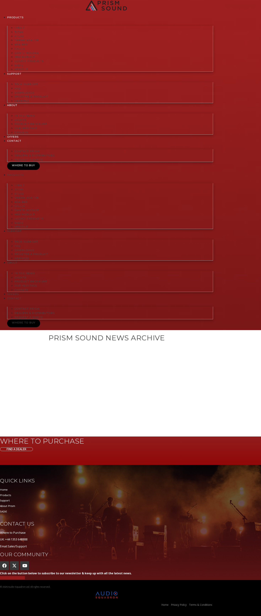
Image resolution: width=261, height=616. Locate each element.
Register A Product (31, 96)
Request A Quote (28, 159)
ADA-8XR (21, 44)
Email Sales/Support (13, 546)
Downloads (24, 92)
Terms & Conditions (200, 604)
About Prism (7, 506)
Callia (19, 48)
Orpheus (21, 101)
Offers (13, 136)
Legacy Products (29, 61)
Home (4, 489)
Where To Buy (23, 165)
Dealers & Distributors (34, 155)
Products (15, 17)
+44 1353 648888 (16, 539)
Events (20, 119)
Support (5, 500)
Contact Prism (26, 151)
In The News (24, 115)
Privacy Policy (179, 604)
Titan (19, 32)
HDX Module (24, 57)
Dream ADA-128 (26, 40)
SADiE (18, 65)
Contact (14, 140)
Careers (21, 132)
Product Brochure (30, 124)
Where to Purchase (13, 533)
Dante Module (26, 52)
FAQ (17, 88)
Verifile (21, 69)
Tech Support (26, 84)
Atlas (19, 36)
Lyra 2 (19, 27)
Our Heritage (25, 128)
